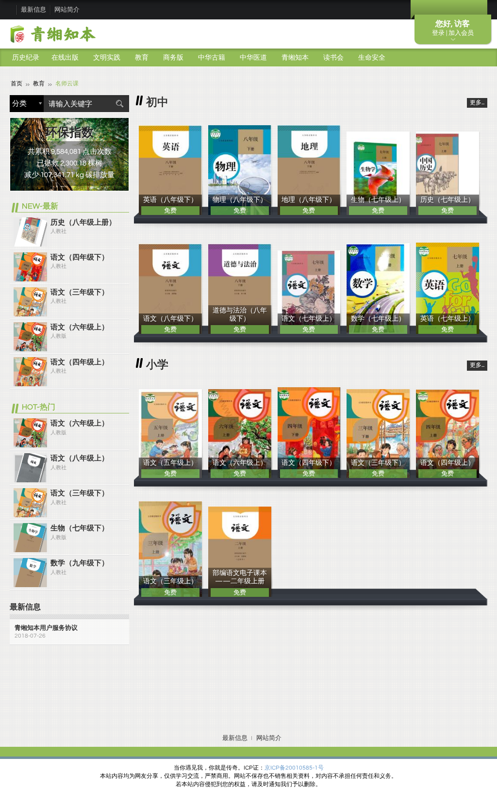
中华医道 (253, 57)
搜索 (119, 103)
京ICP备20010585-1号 (294, 768)
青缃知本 (295, 57)
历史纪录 (25, 57)
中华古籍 (211, 57)
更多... (477, 102)
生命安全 (371, 57)
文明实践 (106, 57)
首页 (16, 84)
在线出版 (65, 57)
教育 (142, 57)
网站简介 (67, 9)
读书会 (333, 57)
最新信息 (33, 9)
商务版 (173, 57)
